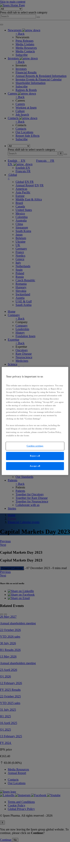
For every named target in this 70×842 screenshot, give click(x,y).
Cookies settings (35, 446)
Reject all (35, 456)
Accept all (35, 466)
